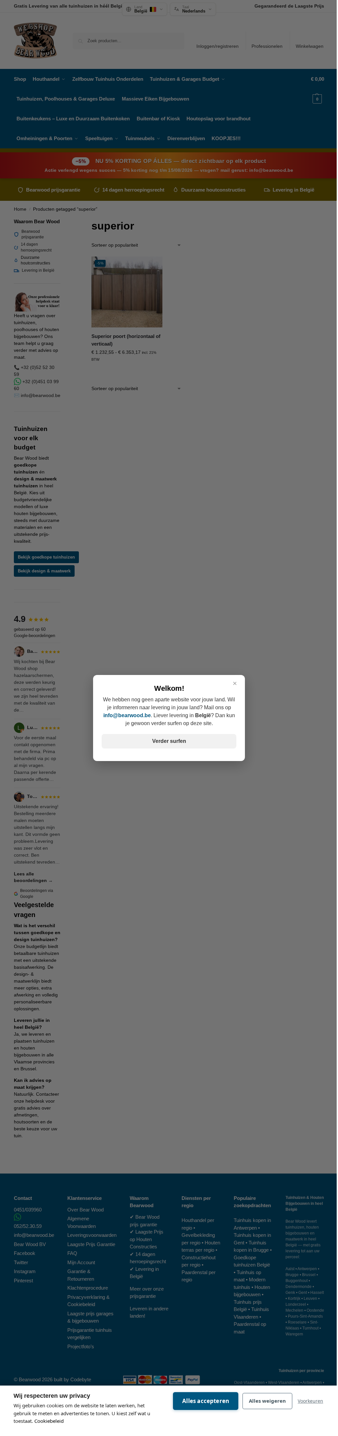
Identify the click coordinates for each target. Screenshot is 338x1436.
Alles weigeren (267, 1400)
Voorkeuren (310, 1401)
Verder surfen (169, 741)
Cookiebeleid (49, 1421)
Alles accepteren (205, 1401)
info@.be (127, 715)
